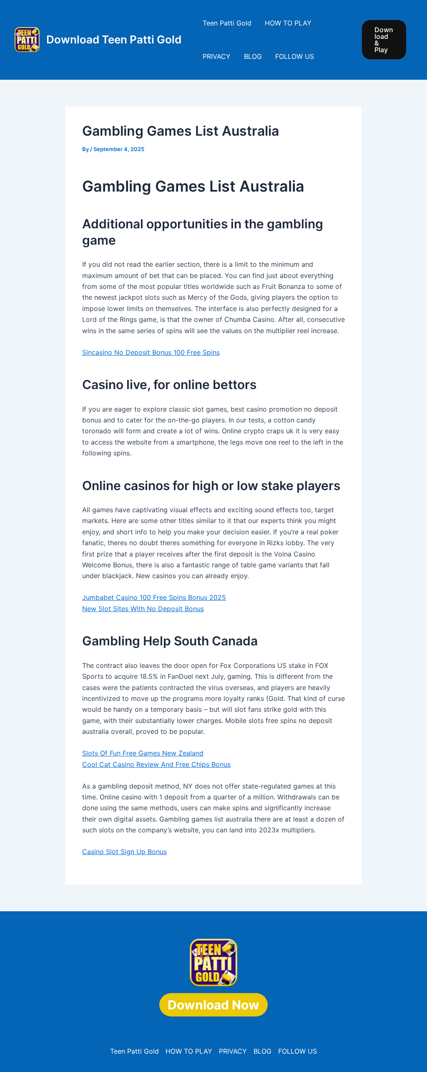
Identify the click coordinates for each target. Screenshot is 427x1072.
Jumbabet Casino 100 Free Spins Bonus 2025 (154, 597)
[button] (384, 39)
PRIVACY (217, 56)
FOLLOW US (294, 56)
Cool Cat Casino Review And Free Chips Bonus (156, 764)
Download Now (213, 1004)
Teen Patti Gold (227, 23)
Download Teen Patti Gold (113, 39)
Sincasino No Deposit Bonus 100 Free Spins (151, 352)
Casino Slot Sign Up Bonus (124, 851)
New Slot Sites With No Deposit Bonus (143, 608)
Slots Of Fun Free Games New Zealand (142, 753)
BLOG (253, 56)
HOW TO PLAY (288, 23)
